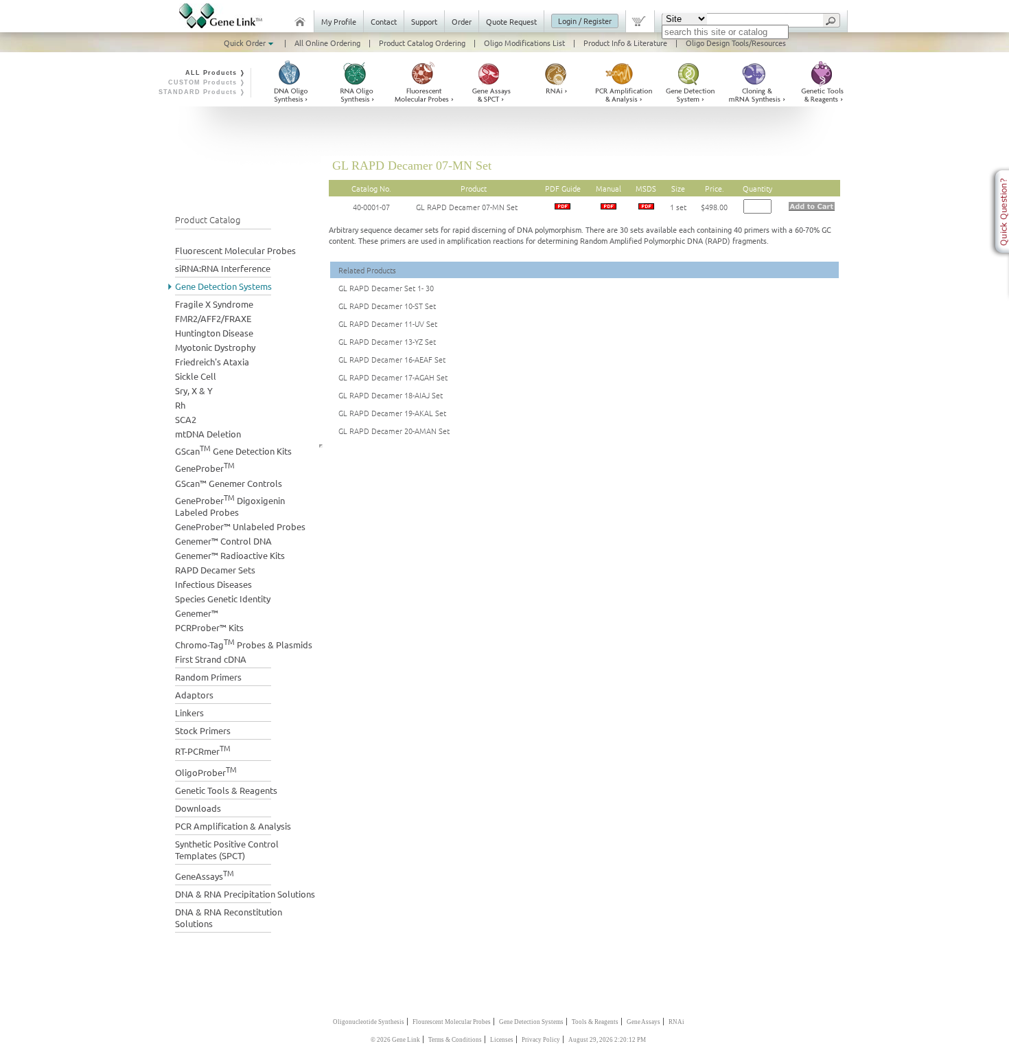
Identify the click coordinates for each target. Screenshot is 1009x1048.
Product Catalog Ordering (422, 42)
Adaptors (194, 694)
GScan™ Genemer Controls (228, 483)
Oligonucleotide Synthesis (368, 1021)
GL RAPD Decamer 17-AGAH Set (393, 377)
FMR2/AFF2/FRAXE (213, 318)
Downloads (198, 808)
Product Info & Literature (625, 42)
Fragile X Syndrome (214, 304)
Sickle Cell (195, 376)
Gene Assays (643, 1021)
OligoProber (206, 771)
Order (462, 21)
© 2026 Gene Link (395, 1039)
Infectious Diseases (213, 584)
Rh (180, 405)
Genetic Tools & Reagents (226, 790)
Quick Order (246, 42)
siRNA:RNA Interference (222, 268)
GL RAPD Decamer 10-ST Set (387, 305)
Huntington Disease (214, 333)
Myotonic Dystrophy (215, 347)
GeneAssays (204, 874)
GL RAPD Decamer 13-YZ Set (387, 341)
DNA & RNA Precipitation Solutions (245, 894)
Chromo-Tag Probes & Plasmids (243, 643)
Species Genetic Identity (222, 598)
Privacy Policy (541, 1039)
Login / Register (585, 20)
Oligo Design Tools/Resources (736, 42)
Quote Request (511, 21)
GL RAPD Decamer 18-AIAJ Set (390, 394)
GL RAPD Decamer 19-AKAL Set (392, 412)
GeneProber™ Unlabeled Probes (240, 526)
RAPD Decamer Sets (215, 570)
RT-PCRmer (203, 749)
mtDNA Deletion (208, 434)
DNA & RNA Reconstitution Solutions (228, 917)
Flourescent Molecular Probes (452, 1021)
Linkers (189, 712)
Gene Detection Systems (223, 286)
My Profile (338, 21)
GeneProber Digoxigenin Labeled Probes (230, 505)
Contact (384, 21)
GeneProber (205, 466)
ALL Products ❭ (215, 72)
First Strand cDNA (210, 659)
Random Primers (208, 677)
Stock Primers (203, 730)
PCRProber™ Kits (209, 627)
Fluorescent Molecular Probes (235, 250)
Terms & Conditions (455, 1039)
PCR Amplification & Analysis (233, 826)
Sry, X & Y (194, 390)
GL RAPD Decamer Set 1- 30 (386, 287)
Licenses (501, 1039)
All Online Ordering (327, 42)
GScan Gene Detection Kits (233, 449)
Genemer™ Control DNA (223, 541)
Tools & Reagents (595, 1021)
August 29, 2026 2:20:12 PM (607, 1039)
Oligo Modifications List (524, 42)
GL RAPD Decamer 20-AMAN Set (394, 430)
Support (424, 21)
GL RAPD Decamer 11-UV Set (387, 323)
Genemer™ (196, 613)
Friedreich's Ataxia (212, 361)
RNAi (676, 1021)
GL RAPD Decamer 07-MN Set (467, 206)
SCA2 (185, 419)
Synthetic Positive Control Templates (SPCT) (227, 849)
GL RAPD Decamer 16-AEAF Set (391, 359)
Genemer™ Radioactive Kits (230, 555)
